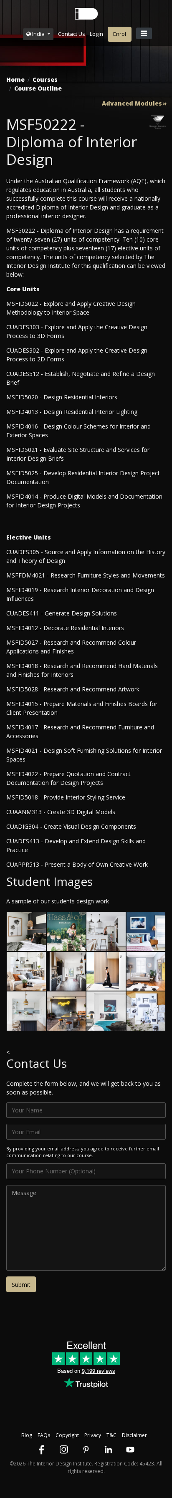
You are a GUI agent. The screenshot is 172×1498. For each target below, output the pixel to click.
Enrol (119, 34)
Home (15, 79)
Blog (26, 1435)
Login (96, 34)
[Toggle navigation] (144, 33)
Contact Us (71, 34)
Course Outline (38, 88)
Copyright (67, 1435)
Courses (45, 79)
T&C (111, 1435)
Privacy (92, 1435)
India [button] (38, 34)
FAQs (44, 1435)
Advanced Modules (132, 103)
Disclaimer (134, 1435)
